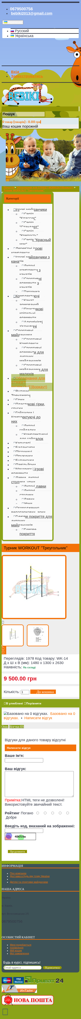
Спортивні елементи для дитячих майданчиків (32, 354)
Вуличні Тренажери (20, 393)
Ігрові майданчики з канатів (30, 259)
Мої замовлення (19, 953)
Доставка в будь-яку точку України (30, 876)
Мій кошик (16, 950)
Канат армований (29, 302)
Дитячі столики (27, 493)
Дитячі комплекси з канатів (30, 270)
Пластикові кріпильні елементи (31, 313)
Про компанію (18, 873)
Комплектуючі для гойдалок (34, 436)
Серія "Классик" (28, 216)
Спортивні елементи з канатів (31, 283)
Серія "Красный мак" (35, 242)
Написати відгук (38, 718)
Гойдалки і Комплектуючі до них (25, 417)
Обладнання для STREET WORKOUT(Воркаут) (29, 382)
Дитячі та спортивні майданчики (29, 882)
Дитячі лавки (35, 486)
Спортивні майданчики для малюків (34, 369)
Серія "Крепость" (29, 233)
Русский (21, 31)
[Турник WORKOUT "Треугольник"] (34, 618)
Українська (23, 36)
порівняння (16, 947)
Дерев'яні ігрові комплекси (26, 250)
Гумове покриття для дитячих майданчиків (31, 521)
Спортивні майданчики (22, 333)
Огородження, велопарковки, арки (28, 510)
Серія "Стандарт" (29, 225)
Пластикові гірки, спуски (28, 406)
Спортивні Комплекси (31, 341)
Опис (5, 726)
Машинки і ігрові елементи (27, 471)
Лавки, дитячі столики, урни (25, 480)
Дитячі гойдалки (28, 428)
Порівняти (33, 703)
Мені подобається (20, 944)
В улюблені (14, 703)
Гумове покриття (28, 532)
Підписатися (52, 967)
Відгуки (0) (16, 726)
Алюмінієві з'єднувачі (31, 324)
